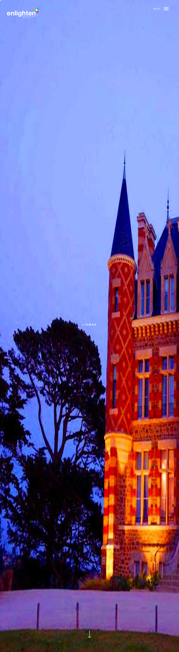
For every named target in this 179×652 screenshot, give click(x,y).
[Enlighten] (23, 13)
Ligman (89, 324)
